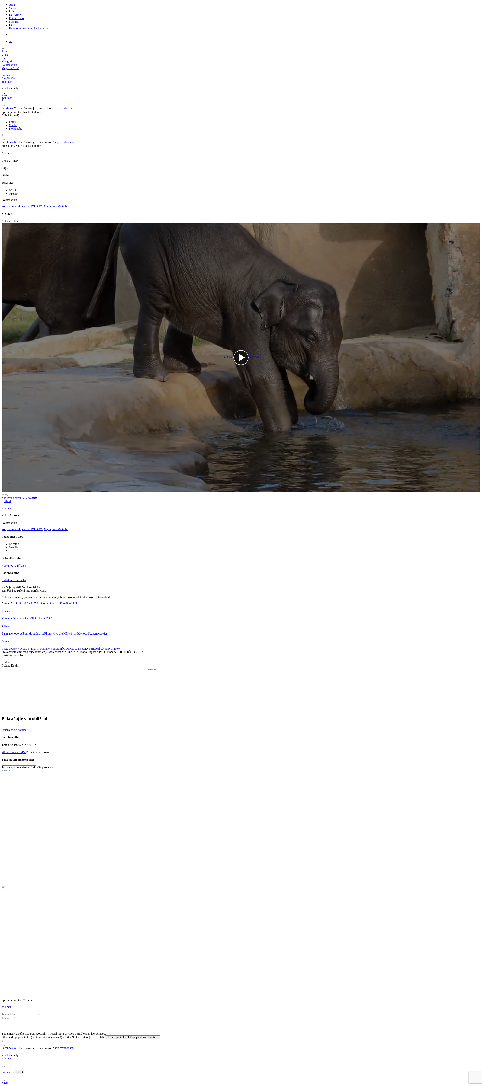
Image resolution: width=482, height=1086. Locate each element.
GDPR (67, 648)
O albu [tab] (13, 125)
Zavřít (20, 1072)
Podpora (5, 641)
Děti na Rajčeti (81, 648)
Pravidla (33, 648)
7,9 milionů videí (44, 603)
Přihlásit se (8, 1072)
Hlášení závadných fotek (105, 648)
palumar (6, 1058)
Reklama (6, 626)
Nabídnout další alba (14, 565)
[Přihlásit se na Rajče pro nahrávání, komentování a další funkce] (10, 41)
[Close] (3, 1066)
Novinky (19, 618)
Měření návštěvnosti (75, 633)
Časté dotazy (10, 648)
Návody (23, 648)
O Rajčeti (6, 611)
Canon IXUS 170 (32, 206)
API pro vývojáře (52, 633)
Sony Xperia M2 (11, 206)
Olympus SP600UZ (56, 206)
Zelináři (30, 618)
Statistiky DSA (44, 618)
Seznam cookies (97, 633)
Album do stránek (31, 633)
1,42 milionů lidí (67, 603)
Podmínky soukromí (50, 648)
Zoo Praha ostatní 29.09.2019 (19, 497)
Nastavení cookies (12, 655)
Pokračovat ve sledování (241, 357)
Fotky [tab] (12, 121)
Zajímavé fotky (11, 633)
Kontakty (7, 618)
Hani (7, 501)
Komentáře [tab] (15, 128)
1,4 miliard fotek (23, 603)
